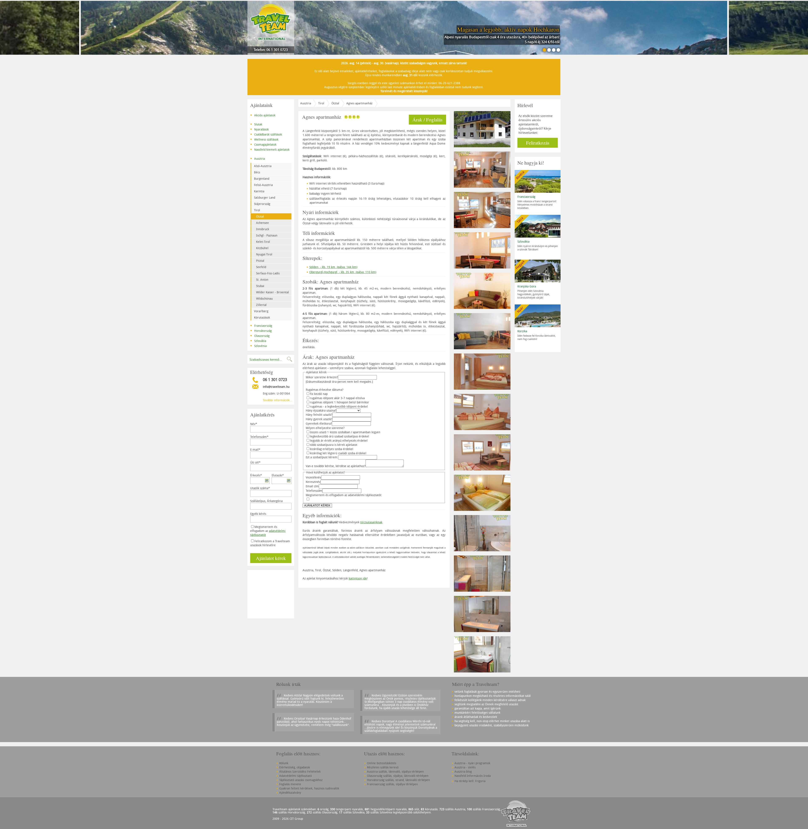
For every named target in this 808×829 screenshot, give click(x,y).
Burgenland (261, 179)
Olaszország (260, 335)
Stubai (260, 286)
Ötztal (260, 216)
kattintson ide (358, 578)
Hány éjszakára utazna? (321, 410)
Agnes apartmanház (359, 103)
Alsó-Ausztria (262, 166)
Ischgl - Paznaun (266, 235)
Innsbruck (262, 229)
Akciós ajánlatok (262, 114)
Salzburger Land (264, 197)
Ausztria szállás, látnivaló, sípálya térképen (395, 771)
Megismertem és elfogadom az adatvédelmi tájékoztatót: (344, 495)
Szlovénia (258, 345)
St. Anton (262, 280)
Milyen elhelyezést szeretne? (325, 428)
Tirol (257, 210)
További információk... (277, 400)
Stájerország (262, 204)
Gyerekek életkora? (319, 423)
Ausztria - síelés (465, 767)
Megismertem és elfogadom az (268, 531)
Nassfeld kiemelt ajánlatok (270, 149)
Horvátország (261, 330)
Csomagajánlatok (263, 144)
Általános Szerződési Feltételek (300, 771)
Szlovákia (258, 340)
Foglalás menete (290, 784)
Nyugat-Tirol (264, 254)
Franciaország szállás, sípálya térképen (392, 784)
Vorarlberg (261, 311)
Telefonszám (314, 491)
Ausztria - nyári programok (472, 763)
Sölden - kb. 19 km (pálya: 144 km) (333, 267)
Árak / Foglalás (427, 119)
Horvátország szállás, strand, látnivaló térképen (398, 780)
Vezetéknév (313, 477)
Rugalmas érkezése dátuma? (324, 390)
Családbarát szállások (266, 134)
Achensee (262, 223)
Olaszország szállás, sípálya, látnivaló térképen (397, 776)
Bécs (257, 172)
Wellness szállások (264, 139)
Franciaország (261, 325)
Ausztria (257, 158)
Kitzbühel (262, 248)
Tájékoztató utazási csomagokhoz (301, 780)
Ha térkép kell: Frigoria (469, 781)
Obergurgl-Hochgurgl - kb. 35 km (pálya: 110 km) (342, 272)
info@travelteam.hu (276, 387)
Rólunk (283, 763)
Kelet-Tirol (263, 242)
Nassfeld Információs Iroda (472, 776)
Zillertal (261, 305)
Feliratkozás (537, 142)
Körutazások (262, 317)
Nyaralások (259, 129)
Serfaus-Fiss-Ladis (268, 273)
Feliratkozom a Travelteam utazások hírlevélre (270, 543)
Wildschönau (264, 298)
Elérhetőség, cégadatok (294, 767)
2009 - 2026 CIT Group (287, 818)
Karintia (259, 191)
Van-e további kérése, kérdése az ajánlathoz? (335, 466)
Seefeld (261, 267)
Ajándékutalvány (290, 792)
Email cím (312, 486)
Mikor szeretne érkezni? (322, 377)
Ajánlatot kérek (271, 558)
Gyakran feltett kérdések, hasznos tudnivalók (309, 788)
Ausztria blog (463, 771)
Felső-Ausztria (263, 185)
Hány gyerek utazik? (319, 419)
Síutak (256, 123)
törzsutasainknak (371, 522)
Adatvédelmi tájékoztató (295, 776)
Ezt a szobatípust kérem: (322, 457)
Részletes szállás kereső (383, 767)
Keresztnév (313, 482)
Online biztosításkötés (381, 763)
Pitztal (260, 261)
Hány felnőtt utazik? (319, 415)
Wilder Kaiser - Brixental (272, 292)
